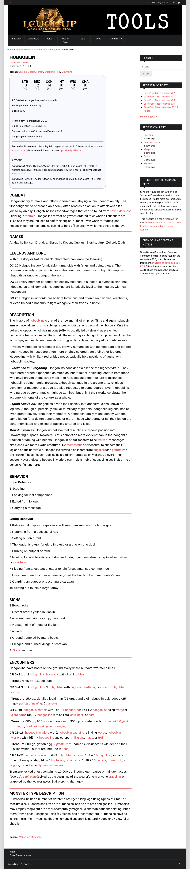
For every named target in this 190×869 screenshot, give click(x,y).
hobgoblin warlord (37, 732)
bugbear (76, 687)
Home (10, 49)
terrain (30, 216)
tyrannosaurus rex (51, 765)
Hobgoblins (55, 49)
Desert (31, 71)
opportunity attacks (70, 150)
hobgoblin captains (71, 732)
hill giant (78, 737)
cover (114, 211)
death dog (89, 687)
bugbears (100, 450)
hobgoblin (52, 674)
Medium (14, 62)
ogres (15, 765)
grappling (115, 776)
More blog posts (148, 116)
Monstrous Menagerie (35, 49)
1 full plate (30, 776)
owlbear (123, 557)
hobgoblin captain (35, 710)
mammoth (115, 760)
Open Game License (20, 855)
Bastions (148, 135)
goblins (117, 450)
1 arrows (51, 703)
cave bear (19, 562)
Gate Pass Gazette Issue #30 (159, 103)
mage (89, 737)
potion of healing (30, 703)
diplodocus (72, 760)
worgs (119, 710)
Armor (147, 156)
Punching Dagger (152, 142)
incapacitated (19, 150)
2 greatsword (62, 744)
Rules (49, 38)
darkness (125, 211)
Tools (82, 38)
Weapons (148, 149)
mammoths (75, 445)
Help (12, 851)
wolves (102, 440)
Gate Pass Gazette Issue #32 (159, 93)
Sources (16, 38)
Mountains (66, 71)
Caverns (22, 71)
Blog (98, 38)
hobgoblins (37, 320)
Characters (33, 38)
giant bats (18, 715)
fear (65, 749)
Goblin (17, 650)
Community (116, 38)
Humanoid (23, 62)
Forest (39, 71)
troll (100, 737)
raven (105, 687)
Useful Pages (65, 40)
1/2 (22, 66)
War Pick (148, 163)
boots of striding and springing (46, 726)
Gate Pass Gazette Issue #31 (159, 96)
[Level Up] (95, 20)
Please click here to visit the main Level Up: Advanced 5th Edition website (160, 226)
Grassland (50, 71)
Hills (58, 71)
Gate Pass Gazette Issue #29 (159, 100)
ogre (91, 715)
